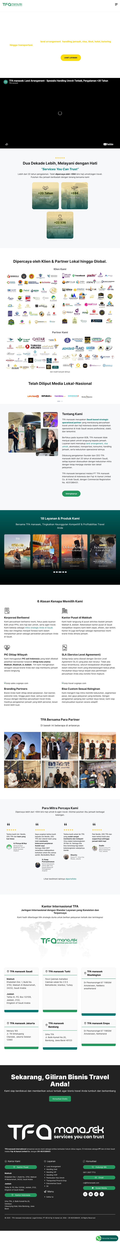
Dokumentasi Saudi (53, 1183)
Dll (47, 1186)
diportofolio (71, 879)
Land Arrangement (53, 1166)
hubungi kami (49, 58)
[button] (58, 401)
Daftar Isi (49, 1197)
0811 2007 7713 (89, 1172)
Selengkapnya (71, 494)
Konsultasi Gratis (60, 1099)
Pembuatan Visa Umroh (55, 1178)
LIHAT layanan (70, 58)
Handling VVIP (51, 1175)
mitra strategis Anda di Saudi (39, 627)
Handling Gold (51, 1169)
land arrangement (50, 41)
